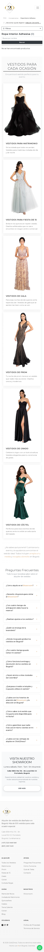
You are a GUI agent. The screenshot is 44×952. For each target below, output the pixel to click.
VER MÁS (22, 788)
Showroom (27, 586)
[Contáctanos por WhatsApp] (39, 947)
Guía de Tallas (29, 869)
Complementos (13, 18)
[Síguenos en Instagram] (2, 925)
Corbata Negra (7, 883)
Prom (4, 869)
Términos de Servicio (32, 928)
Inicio (4, 18)
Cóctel (4, 880)
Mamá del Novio (8, 894)
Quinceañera (6, 901)
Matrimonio (6, 866)
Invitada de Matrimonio (11, 897)
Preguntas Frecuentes (32, 863)
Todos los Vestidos (9, 863)
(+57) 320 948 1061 (9, 843)
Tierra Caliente (7, 907)
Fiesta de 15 (6, 873)
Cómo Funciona (30, 866)
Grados (4, 904)
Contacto (27, 873)
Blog (3, 914)
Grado (4, 876)
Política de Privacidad (32, 925)
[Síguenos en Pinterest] (7, 925)
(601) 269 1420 (7, 846)
